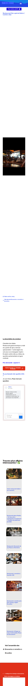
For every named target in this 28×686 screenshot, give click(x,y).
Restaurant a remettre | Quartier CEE (13, 574)
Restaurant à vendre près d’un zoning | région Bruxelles (14, 602)
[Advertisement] (14, 320)
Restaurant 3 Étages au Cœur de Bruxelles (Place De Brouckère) (14, 633)
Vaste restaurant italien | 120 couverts (14, 489)
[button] (20, 3)
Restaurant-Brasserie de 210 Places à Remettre (14, 546)
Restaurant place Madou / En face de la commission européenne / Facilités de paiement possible (14, 519)
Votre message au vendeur (12, 676)
